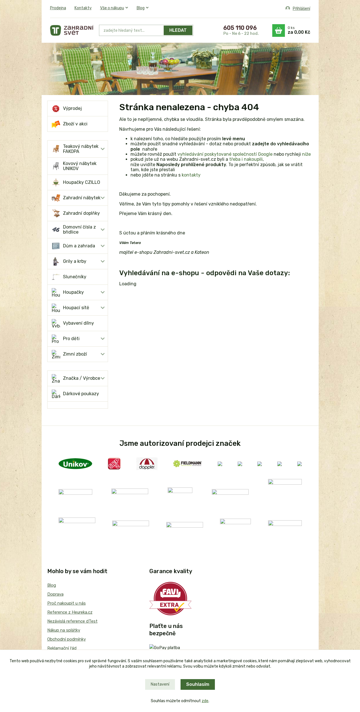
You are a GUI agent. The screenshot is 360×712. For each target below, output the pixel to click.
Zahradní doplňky (81, 213)
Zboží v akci (75, 123)
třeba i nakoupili (246, 159)
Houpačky (73, 292)
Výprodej (72, 108)
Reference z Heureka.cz (70, 612)
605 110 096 (240, 27)
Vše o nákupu (112, 8)
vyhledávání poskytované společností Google (225, 154)
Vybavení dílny (78, 323)
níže (306, 154)
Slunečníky (74, 276)
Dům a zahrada (79, 245)
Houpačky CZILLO (81, 182)
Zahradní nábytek (81, 197)
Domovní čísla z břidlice (79, 229)
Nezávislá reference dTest (72, 621)
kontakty (191, 175)
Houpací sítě (76, 307)
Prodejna (58, 8)
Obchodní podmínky (66, 639)
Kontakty (83, 8)
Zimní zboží (75, 354)
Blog (141, 8)
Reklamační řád (61, 648)
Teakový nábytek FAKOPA (80, 149)
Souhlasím (197, 684)
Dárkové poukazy (81, 393)
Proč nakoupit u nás (66, 603)
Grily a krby (74, 261)
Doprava (55, 594)
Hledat (178, 30)
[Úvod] (71, 30)
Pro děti (71, 338)
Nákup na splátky (63, 630)
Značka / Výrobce (81, 378)
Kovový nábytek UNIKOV (79, 166)
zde (205, 701)
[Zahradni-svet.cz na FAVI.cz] (170, 598)
